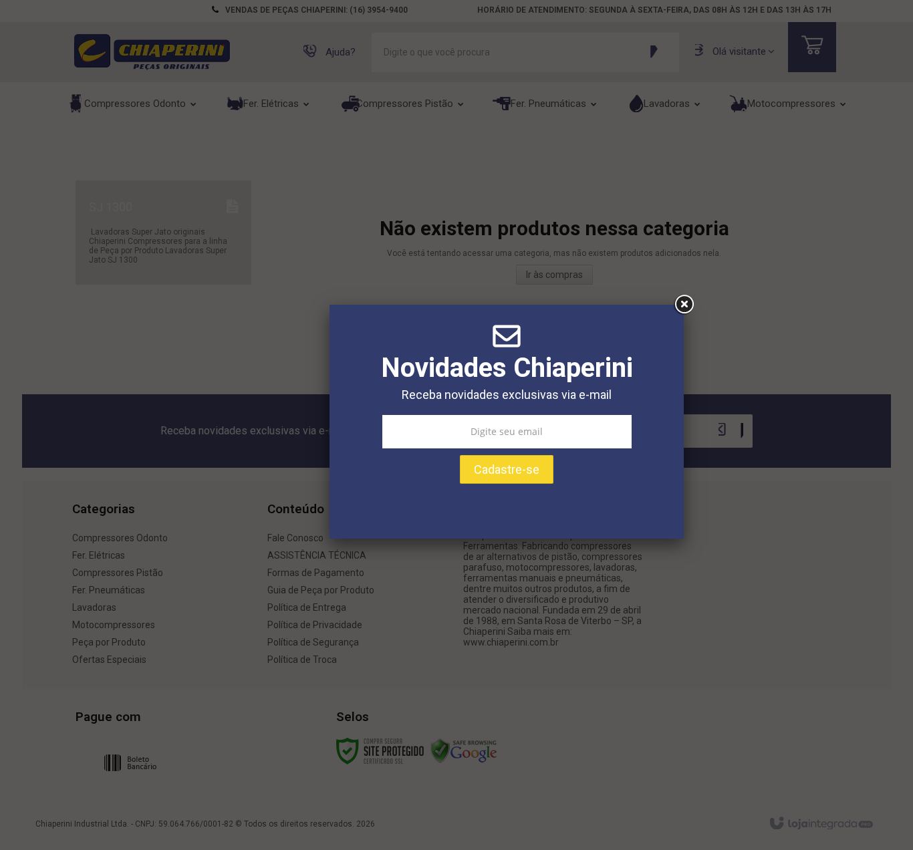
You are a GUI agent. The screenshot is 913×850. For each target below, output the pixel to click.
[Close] (684, 308)
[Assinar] (506, 472)
